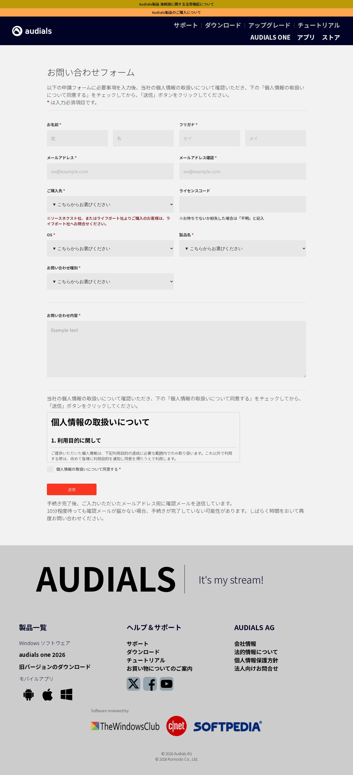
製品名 (186, 234)
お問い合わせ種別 (64, 267)
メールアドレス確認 (198, 157)
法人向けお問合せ (256, 668)
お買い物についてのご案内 (159, 668)
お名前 (54, 124)
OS (51, 234)
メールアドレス (62, 157)
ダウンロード (223, 24)
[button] (270, 37)
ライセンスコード (194, 190)
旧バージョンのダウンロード (55, 667)
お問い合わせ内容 (64, 315)
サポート (186, 24)
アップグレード (269, 24)
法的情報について (256, 652)
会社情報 (245, 643)
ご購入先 (56, 190)
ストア (331, 36)
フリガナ (188, 124)
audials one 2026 (42, 655)
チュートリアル (319, 24)
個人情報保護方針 (256, 660)
